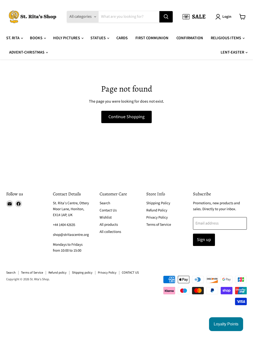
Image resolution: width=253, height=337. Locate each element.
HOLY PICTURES (67, 38)
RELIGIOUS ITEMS (226, 38)
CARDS (122, 38)
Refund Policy (156, 210)
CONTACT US (130, 272)
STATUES (98, 38)
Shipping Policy (158, 203)
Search (105, 203)
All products (109, 224)
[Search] (166, 16)
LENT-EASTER (233, 52)
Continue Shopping (126, 117)
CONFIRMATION (189, 38)
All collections (110, 231)
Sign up (204, 240)
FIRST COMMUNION (152, 38)
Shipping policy (82, 272)
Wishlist (106, 217)
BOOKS (36, 38)
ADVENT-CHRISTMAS (27, 52)
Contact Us (108, 210)
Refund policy (57, 272)
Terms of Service (158, 224)
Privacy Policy (157, 217)
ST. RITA (13, 38)
